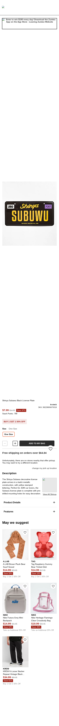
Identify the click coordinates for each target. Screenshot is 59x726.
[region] (29, 213)
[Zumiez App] (29, 23)
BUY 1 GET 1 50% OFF (14, 421)
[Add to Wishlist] (24, 532)
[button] (29, 213)
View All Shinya (49, 494)
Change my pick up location (44, 468)
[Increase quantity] (15, 443)
